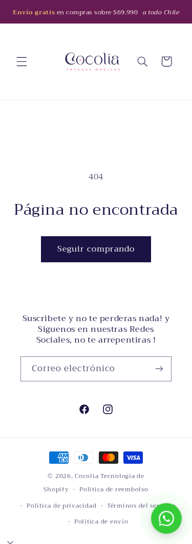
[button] (21, 61)
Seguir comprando (96, 249)
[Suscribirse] (159, 368)
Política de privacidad (61, 506)
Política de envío (101, 521)
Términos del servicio (141, 506)
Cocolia (86, 476)
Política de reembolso (113, 489)
